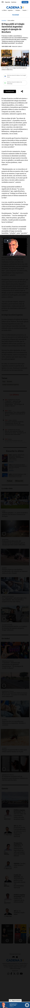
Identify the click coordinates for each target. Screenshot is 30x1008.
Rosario (24, 10)
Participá (25, 2)
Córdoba (17, 10)
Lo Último (4, 10)
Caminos (13, 2)
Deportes (7, 2)
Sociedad (4, 20)
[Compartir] (22, 91)
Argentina (10, 10)
